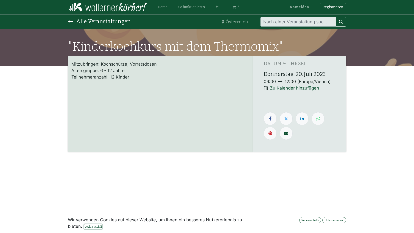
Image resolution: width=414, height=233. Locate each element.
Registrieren (333, 7)
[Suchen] (341, 22)
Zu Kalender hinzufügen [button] (294, 88)
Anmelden (299, 7)
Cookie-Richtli (93, 226)
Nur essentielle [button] (310, 220)
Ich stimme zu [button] (334, 220)
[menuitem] (162, 7)
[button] (217, 7)
